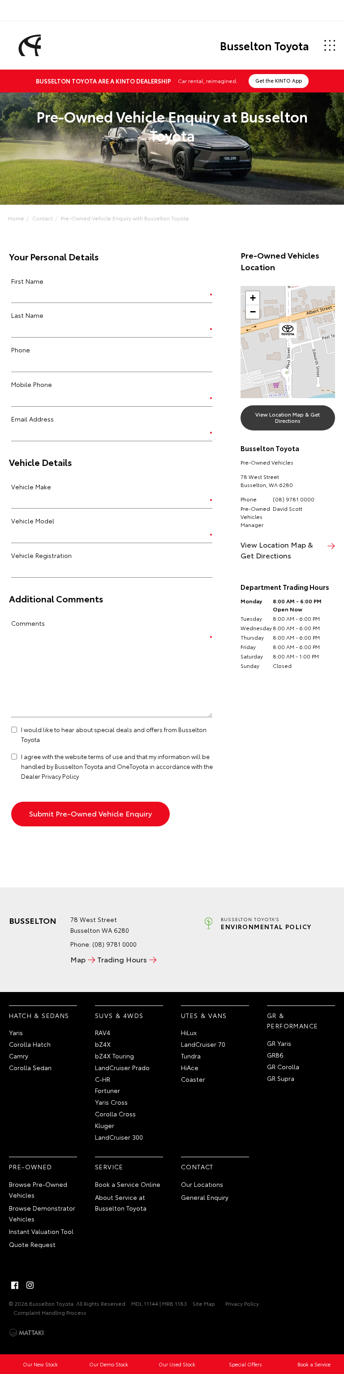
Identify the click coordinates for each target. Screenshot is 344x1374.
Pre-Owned (30, 1166)
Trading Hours (122, 959)
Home (16, 218)
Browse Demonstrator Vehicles (42, 1213)
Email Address (32, 418)
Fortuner (107, 1090)
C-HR (102, 1079)
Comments (28, 623)
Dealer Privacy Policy (50, 776)
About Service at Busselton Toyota (120, 1202)
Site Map (204, 1303)
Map (78, 959)
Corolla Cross (115, 1113)
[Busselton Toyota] (28, 45)
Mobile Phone (31, 384)
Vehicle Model (32, 520)
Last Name (27, 315)
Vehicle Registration (41, 555)
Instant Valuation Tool (41, 1231)
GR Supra (280, 1078)
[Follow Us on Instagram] (30, 1285)
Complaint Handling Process (49, 1312)
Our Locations (202, 1184)
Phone (20, 349)
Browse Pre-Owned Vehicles (38, 1189)
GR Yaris (279, 1043)
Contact (42, 218)
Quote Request (32, 1244)
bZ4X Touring (114, 1055)
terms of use (105, 756)
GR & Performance (292, 1021)
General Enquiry (204, 1197)
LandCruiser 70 (203, 1044)
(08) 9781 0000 (293, 499)
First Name (27, 281)
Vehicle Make (31, 486)
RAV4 (102, 1032)
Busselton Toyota (264, 45)
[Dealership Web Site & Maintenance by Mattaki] (26, 1333)
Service (109, 1166)
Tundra (191, 1055)
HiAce (189, 1067)
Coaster (193, 1079)
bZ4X (103, 1044)
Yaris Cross (111, 1101)
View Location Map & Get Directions (287, 417)
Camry (18, 1055)
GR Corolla (283, 1066)
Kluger (104, 1125)
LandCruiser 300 (119, 1137)
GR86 (275, 1054)
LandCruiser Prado (122, 1067)
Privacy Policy (242, 1303)
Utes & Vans (204, 1015)
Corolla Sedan (30, 1067)
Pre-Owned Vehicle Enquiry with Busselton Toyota (125, 218)
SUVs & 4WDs (119, 1015)
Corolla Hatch (30, 1044)
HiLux (189, 1032)
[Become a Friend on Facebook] (15, 1285)
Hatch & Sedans (39, 1015)
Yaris (16, 1032)
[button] (288, 332)
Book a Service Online (127, 1184)
